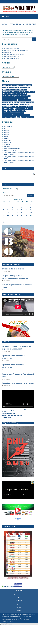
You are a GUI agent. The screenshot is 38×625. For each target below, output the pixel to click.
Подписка (7, 146)
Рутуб (19, 611)
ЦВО (18, 117)
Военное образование (10, 100)
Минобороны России (9, 106)
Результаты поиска (10, 150)
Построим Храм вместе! (12, 148)
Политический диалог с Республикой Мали (18, 375)
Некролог (29, 106)
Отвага (5, 108)
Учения (27, 115)
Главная (6, 138)
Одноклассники (19, 594)
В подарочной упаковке (11, 48)
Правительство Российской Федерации (14, 357)
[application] (18, 307)
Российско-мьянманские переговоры (18, 383)
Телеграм (19, 601)
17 (3, 212)
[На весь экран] (32, 314)
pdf (5, 128)
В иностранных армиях (22, 96)
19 (12, 212)
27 (17, 215)
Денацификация (8, 102)
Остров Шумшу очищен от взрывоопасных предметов (15, 277)
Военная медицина (21, 98)
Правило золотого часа (11, 56)
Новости (6, 342)
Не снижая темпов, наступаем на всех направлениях (15, 51)
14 (21, 210)
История (30, 102)
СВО (31, 108)
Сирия (24, 111)
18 (8, 212)
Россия (26, 108)
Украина (20, 115)
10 (3, 210)
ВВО (29, 91)
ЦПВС (22, 117)
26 (12, 215)
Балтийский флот (20, 89)
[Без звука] (29, 314)
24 (3, 215)
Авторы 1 (7, 132)
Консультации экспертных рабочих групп (17, 286)
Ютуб (19, 607)
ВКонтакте (19, 591)
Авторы (6, 130)
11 (7, 210)
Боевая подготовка (9, 91)
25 (8, 215)
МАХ (19, 597)
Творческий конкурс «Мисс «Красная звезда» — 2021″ (18, 157)
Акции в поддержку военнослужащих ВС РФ (17, 85)
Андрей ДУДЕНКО (8, 89)
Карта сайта (8, 140)
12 (12, 210)
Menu (7, 16)
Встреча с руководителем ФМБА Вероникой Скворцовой (16, 347)
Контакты (7, 142)
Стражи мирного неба (11, 58)
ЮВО (32, 117)
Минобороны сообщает (12, 264)
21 (21, 212)
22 (26, 212)
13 (17, 210)
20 (17, 212)
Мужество (21, 106)
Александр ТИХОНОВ (9, 87)
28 (22, 215)
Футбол (5, 117)
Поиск (4, 193)
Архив (6, 136)
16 (30, 210)
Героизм (27, 100)
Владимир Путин (8, 98)
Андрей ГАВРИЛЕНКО (23, 87)
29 (26, 215)
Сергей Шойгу (15, 111)
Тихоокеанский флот (10, 115)
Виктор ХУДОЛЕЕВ (8, 96)
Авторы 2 (7, 134)
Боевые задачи (21, 91)
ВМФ (4, 94)
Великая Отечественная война (16, 94)
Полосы (11, 108)
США (8, 111)
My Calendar (8, 126)
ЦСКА (27, 117)
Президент (18, 108)
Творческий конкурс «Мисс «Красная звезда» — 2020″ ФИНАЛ (18, 153)
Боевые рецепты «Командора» (14, 54)
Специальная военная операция (13, 113)
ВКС (33, 91)
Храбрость (12, 117)
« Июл (4, 222)
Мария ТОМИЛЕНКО (24, 104)
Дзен (19, 604)
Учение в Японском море (13, 269)
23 (31, 212)
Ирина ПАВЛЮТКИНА (20, 102)
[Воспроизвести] (4, 314)
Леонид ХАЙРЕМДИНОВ (10, 104)
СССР (4, 111)
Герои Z (20, 100)
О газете (7, 144)
